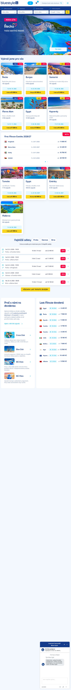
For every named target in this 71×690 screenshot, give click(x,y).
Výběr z (12, 324)
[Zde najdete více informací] (55, 665)
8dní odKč (12, 92)
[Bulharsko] (53, 344)
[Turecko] (12, 173)
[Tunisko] (53, 326)
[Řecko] (12, 68)
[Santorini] (59, 68)
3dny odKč (35, 92)
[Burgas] (35, 68)
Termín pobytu (39, 8)
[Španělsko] (53, 320)
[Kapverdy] (59, 103)
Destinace (22, 8)
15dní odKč (35, 197)
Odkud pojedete (8, 8)
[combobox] (52, 3)
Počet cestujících (56, 8)
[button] (35, 35)
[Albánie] (53, 361)
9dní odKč (12, 128)
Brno (53, 240)
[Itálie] (53, 338)
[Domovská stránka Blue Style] (9, 3)
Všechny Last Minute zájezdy (35, 289)
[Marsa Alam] (12, 103)
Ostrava (45, 240)
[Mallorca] (12, 207)
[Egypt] (35, 103)
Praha (35, 240)
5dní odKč (59, 92)
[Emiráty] (59, 173)
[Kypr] (53, 350)
